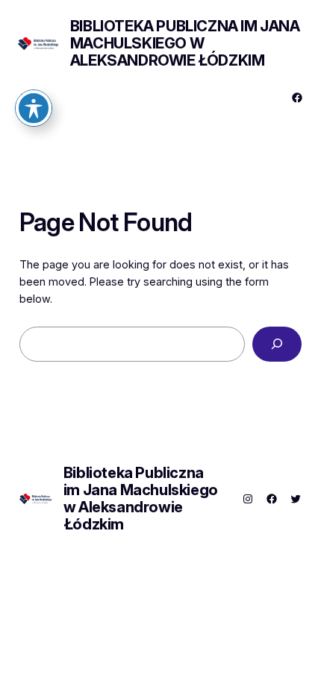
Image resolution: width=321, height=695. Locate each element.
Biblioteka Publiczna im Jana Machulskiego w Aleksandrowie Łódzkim (185, 43)
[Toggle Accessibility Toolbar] (34, 108)
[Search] (277, 344)
